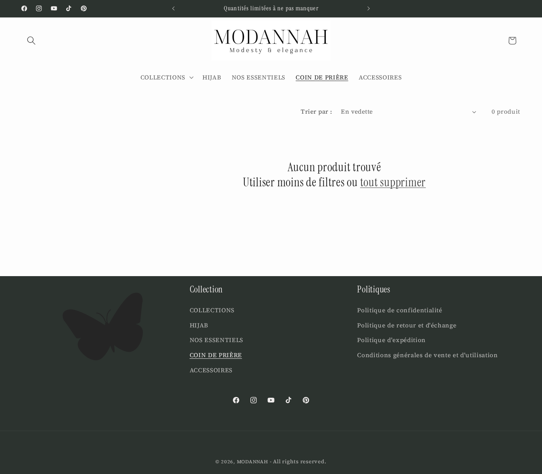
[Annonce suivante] (368, 8)
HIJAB (199, 325)
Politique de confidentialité (399, 310)
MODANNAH (252, 461)
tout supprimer (393, 182)
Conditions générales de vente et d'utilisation (427, 355)
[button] (31, 40)
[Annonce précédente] (173, 8)
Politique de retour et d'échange (406, 325)
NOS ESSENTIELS (216, 340)
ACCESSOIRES (211, 370)
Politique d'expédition (391, 340)
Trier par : (316, 111)
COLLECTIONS (212, 310)
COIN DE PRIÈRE (216, 355)
